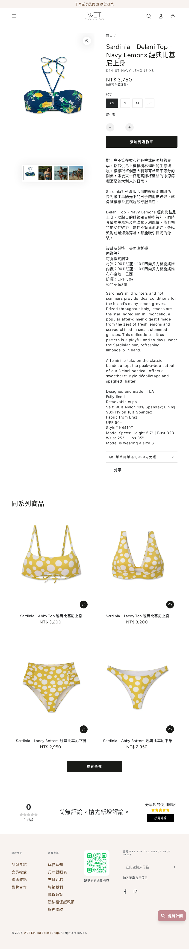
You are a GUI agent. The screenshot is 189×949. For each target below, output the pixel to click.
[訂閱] (174, 867)
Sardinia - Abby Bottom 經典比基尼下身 (137, 741)
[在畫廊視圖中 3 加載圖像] (61, 173)
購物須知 (55, 864)
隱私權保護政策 (61, 902)
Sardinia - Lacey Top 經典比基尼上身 (138, 616)
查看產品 (84, 604)
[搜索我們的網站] (149, 16)
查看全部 (94, 767)
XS (112, 103)
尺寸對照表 (57, 872)
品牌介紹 (19, 864)
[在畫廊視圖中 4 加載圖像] (76, 173)
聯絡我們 (55, 887)
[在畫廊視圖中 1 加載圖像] (30, 173)
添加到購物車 (142, 142)
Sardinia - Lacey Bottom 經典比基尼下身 (51, 741)
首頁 (109, 35)
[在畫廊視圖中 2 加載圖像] (45, 173)
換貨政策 (55, 894)
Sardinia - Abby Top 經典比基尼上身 (51, 616)
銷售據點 (19, 879)
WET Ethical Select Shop (41, 932)
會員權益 (19, 872)
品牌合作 (19, 887)
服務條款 (55, 909)
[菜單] (14, 16)
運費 (124, 85)
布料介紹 (55, 879)
